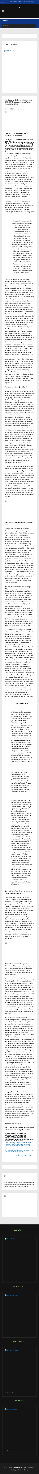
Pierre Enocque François (24, 1105)
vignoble (22, 255)
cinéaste (29, 253)
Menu (5, 20)
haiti (17, 1144)
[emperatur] (19, 1429)
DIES (6, 1143)
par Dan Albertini (17, 136)
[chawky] (19, 1370)
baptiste (25, 1143)
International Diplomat (19, 1467)
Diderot (17, 902)
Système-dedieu (23, 1470)
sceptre (21, 1145)
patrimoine (15, 1145)
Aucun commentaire (19, 109)
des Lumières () (18, 904)
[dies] (19, 1314)
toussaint (28, 1145)
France (13, 1144)
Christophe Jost (17, 694)
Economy (12, 1143)
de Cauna (18, 153)
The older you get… (24, 1155)
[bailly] (19, 70)
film (6, 162)
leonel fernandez (25, 1144)
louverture (8, 1145)
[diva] (19, 1258)
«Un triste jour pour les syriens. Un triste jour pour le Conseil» (19, 1150)
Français (18, 1143)
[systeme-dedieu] (19, 1178)
